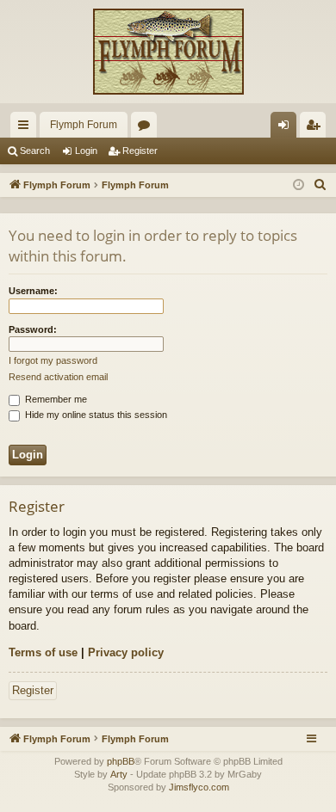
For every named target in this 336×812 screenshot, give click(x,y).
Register (140, 150)
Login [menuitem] (286, 128)
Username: (33, 291)
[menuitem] (320, 184)
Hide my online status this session (94, 414)
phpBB (120, 761)
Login (86, 150)
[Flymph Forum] (168, 51)
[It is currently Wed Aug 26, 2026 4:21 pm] (298, 185)
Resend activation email (58, 377)
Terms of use (43, 652)
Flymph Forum (83, 125)
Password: (33, 329)
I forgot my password (53, 360)
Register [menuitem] (316, 128)
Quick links (26, 128)
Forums (147, 128)
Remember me (54, 399)
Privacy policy (126, 652)
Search (35, 150)
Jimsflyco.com (199, 787)
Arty (119, 774)
